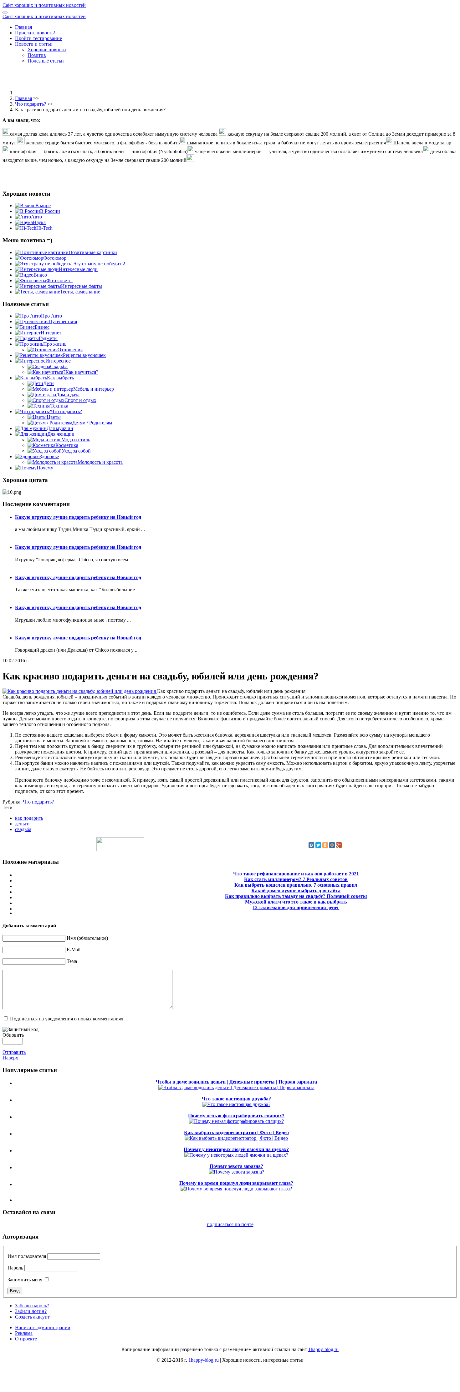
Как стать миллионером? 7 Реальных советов (296, 879)
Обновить (13, 1035)
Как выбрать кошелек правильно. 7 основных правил (295, 885)
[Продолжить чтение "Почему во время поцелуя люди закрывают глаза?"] (236, 1188)
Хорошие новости (47, 49)
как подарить (29, 818)
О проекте (26, 1338)
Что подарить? (30, 104)
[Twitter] (318, 845)
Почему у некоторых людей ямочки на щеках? (236, 1149)
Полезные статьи (46, 60)
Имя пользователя (27, 1256)
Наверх (10, 1057)
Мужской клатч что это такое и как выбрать (296, 901)
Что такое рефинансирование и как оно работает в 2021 (296, 873)
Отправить (14, 1052)
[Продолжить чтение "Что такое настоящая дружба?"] (236, 1104)
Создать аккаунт (32, 1316)
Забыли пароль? (32, 1305)
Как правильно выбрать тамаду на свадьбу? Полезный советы (296, 896)
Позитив (37, 55)
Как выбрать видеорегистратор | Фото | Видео (236, 1132)
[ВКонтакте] (311, 845)
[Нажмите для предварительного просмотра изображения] (80, 691)
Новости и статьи (34, 44)
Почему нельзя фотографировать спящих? (236, 1115)
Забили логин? (31, 1311)
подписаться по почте (230, 1224)
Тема (72, 961)
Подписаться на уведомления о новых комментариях (66, 1018)
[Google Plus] (339, 845)
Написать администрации (42, 1327)
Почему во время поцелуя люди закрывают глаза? (236, 1183)
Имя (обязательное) (87, 938)
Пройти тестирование (38, 38)
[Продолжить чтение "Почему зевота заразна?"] (236, 1171)
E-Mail (73, 949)
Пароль (15, 1267)
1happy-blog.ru (323, 1349)
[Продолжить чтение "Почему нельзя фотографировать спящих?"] (236, 1121)
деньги (22, 823)
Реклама (24, 1333)
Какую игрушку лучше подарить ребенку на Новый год (78, 517)
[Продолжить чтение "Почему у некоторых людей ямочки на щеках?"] (236, 1155)
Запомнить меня (25, 1279)
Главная (23, 27)
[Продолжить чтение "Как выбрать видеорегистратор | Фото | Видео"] (236, 1138)
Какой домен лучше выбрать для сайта (295, 890)
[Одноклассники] (325, 845)
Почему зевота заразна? (236, 1166)
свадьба (23, 829)
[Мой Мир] (332, 845)
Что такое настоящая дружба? (236, 1098)
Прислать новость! (35, 32)
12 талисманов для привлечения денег (296, 907)
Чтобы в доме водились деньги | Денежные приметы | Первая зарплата (236, 1081)
